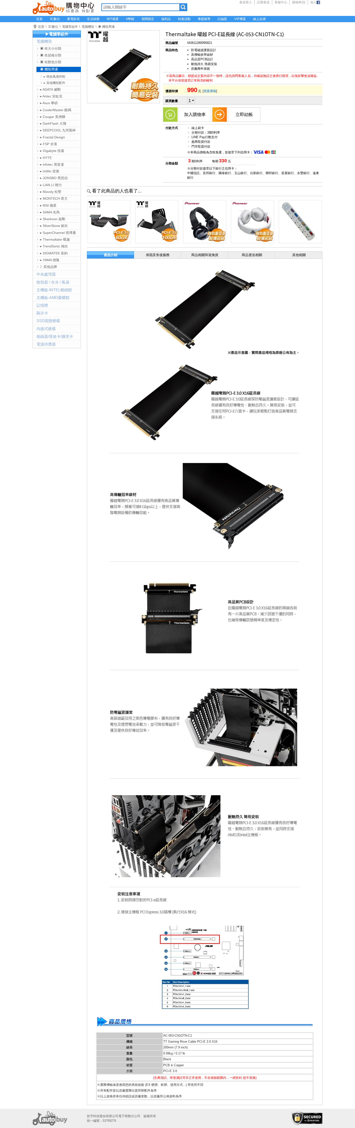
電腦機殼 (88, 26)
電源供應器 (46, 344)
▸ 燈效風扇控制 (54, 76)
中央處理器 (46, 274)
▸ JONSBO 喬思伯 (54, 178)
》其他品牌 (48, 267)
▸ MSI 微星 (48, 205)
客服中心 (281, 2)
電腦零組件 (70, 26)
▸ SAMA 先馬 (50, 212)
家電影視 (73, 19)
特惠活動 (184, 19)
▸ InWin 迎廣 (49, 171)
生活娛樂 (93, 19)
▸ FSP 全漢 (48, 144)
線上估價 (259, 19)
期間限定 (148, 19)
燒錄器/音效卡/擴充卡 (54, 336)
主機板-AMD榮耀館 (53, 298)
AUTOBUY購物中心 (63, 7)
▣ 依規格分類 (50, 55)
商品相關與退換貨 (204, 255)
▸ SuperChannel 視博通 (58, 233)
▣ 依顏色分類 (50, 62)
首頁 (39, 19)
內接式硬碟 (46, 329)
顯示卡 (42, 313)
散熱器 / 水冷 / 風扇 (52, 282)
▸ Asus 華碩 (49, 103)
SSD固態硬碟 (48, 321)
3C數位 (55, 19)
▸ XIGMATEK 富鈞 (54, 253)
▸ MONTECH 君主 (54, 198)
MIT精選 (113, 19)
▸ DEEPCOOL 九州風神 (58, 130)
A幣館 (130, 19)
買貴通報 (210, 91)
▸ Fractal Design (52, 137)
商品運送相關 (252, 255)
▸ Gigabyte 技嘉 (52, 151)
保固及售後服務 (158, 255)
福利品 (166, 19)
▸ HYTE (46, 158)
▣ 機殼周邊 (106, 26)
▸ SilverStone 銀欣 (54, 226)
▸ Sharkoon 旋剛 (52, 219)
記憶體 (42, 305)
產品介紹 (110, 255)
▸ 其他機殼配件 (54, 83)
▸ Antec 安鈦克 (51, 96)
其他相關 (299, 255)
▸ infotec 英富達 (52, 164)
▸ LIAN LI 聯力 (51, 185)
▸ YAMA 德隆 (49, 260)
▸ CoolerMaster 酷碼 (55, 110)
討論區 (222, 19)
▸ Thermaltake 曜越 (55, 239)
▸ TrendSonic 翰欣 (54, 246)
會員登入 (245, 2)
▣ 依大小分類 (50, 48)
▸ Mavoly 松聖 (50, 192)
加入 (313, 2)
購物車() (298, 2)
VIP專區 (240, 19)
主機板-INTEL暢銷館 (54, 290)
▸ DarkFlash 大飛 (53, 123)
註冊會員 (263, 2)
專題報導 (204, 19)
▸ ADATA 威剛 (50, 89)
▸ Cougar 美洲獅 (52, 117)
